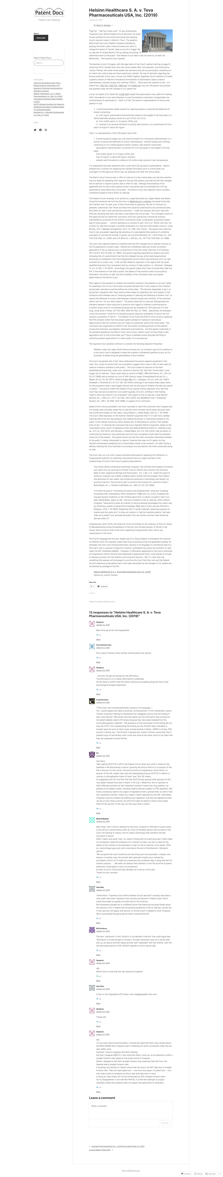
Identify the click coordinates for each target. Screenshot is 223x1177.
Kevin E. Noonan (104, 25)
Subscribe (40, 38)
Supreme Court (109, 602)
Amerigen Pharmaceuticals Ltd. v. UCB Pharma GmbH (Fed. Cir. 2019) (118, 1146)
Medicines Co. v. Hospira (140, 201)
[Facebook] (40, 130)
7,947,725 (113, 85)
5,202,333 (123, 94)
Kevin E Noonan (102, 819)
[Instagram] (45, 130)
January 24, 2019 (103, 890)
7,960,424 (122, 85)
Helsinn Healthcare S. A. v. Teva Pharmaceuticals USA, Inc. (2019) (123, 13)
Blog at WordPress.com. (131, 1171)
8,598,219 (136, 85)
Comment (164, 1123)
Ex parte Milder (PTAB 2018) (99, 1150)
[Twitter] (35, 130)
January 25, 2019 (103, 1012)
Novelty (100, 602)
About (36, 33)
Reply (98, 639)
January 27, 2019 (102, 1034)
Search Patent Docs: (42, 58)
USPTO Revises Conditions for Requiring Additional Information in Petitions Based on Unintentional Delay (49, 107)
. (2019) (122, 572)
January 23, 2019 (103, 625)
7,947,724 (104, 85)
